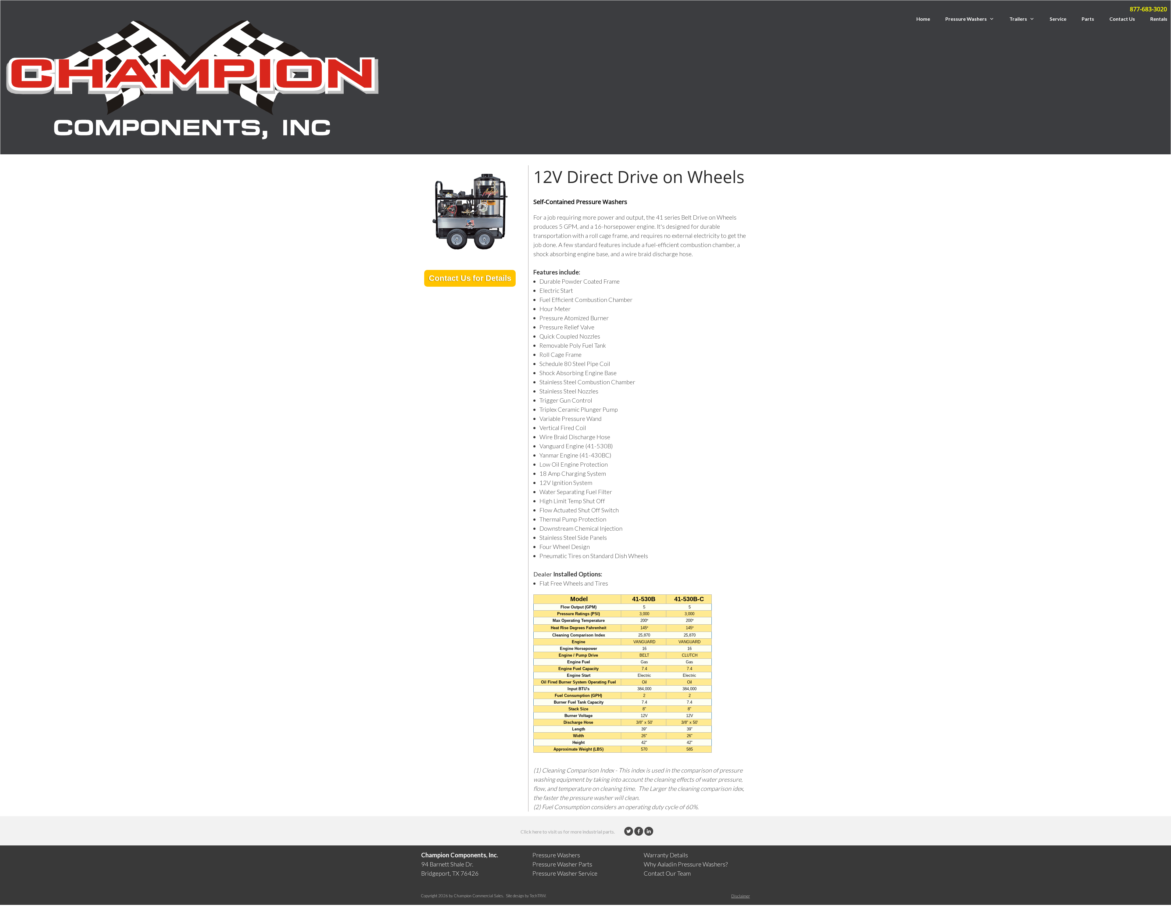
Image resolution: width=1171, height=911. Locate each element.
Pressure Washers (556, 855)
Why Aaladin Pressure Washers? (686, 864)
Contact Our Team (667, 873)
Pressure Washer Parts (562, 864)
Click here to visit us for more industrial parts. (568, 831)
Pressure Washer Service (564, 873)
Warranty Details (666, 855)
